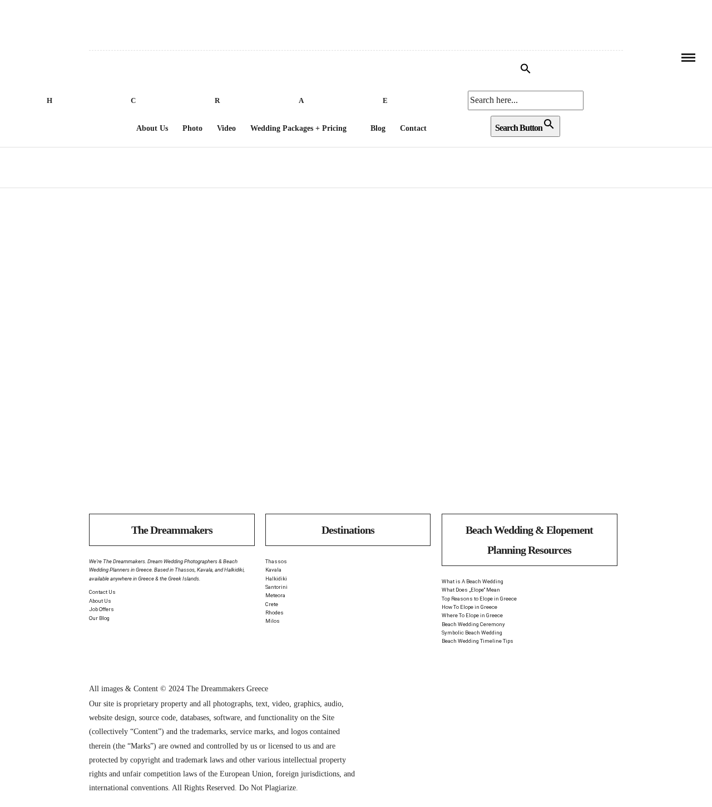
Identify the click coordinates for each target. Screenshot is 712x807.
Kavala (273, 570)
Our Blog (99, 618)
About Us (152, 128)
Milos (272, 621)
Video (226, 128)
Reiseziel (187, 339)
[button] (525, 71)
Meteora (275, 595)
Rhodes (274, 612)
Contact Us (102, 592)
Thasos (196, 349)
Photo (192, 128)
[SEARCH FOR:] (526, 100)
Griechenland (128, 339)
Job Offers (101, 609)
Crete (271, 604)
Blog (377, 128)
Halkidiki (276, 578)
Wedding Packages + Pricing (298, 128)
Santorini (276, 587)
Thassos (276, 561)
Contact (413, 128)
